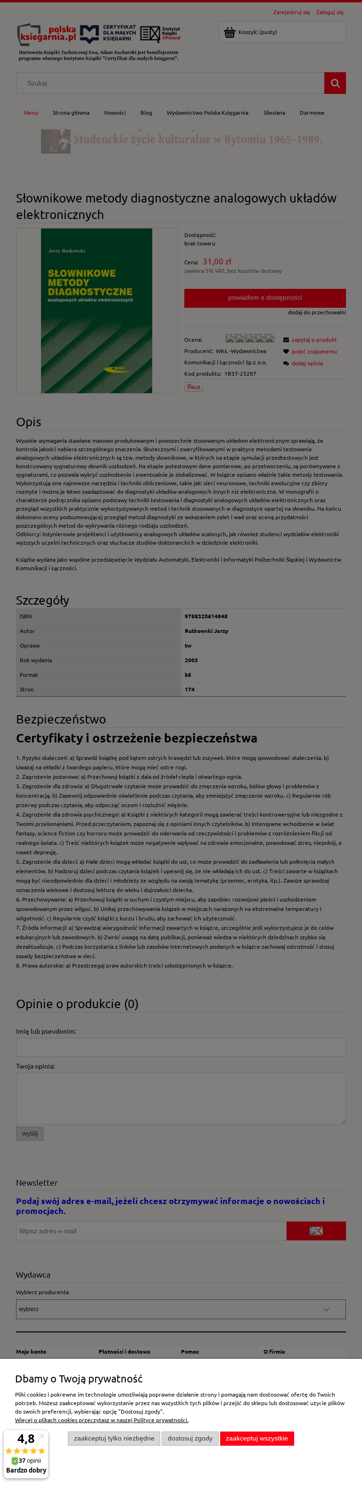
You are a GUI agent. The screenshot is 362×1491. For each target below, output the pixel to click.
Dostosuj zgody (190, 1438)
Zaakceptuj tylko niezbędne (114, 1438)
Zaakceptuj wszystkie (257, 1438)
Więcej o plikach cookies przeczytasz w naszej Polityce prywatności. (102, 1420)
